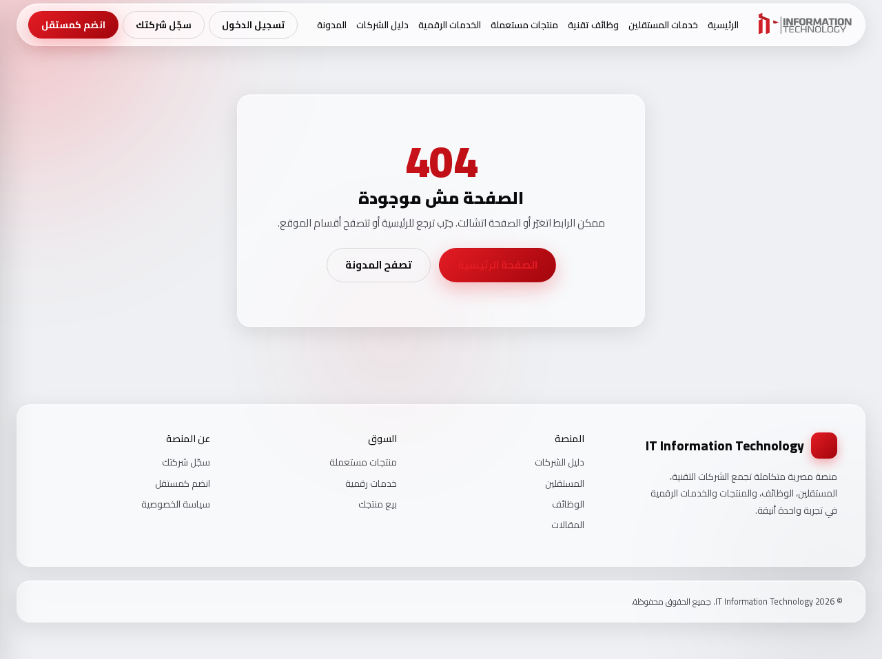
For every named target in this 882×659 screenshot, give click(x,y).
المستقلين (564, 483)
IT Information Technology (725, 445)
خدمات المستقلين (663, 25)
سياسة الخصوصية (175, 504)
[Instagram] (62, 601)
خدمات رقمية (371, 483)
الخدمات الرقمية (449, 25)
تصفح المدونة (378, 265)
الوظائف (568, 504)
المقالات (567, 525)
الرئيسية (723, 25)
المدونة (332, 25)
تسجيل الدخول (253, 25)
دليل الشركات (382, 25)
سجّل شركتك (164, 25)
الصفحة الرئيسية (497, 265)
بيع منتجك (377, 504)
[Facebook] (80, 601)
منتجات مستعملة (524, 25)
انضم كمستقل (73, 25)
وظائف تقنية (593, 25)
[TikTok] (44, 601)
